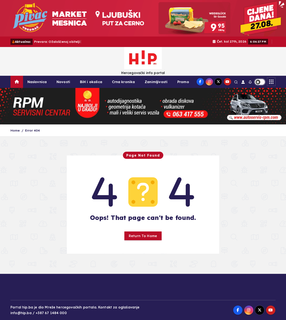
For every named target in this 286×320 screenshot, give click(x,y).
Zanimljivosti (156, 82)
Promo (183, 82)
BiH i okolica (91, 82)
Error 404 (32, 130)
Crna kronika (123, 82)
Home (15, 130)
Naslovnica (37, 82)
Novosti (63, 82)
